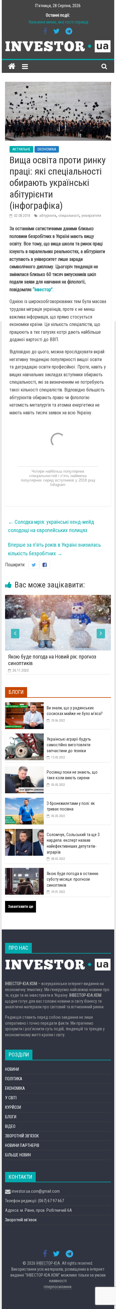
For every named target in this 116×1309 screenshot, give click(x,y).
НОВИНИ (12, 1069)
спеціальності (68, 216)
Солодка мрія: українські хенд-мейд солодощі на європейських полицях (51, 526)
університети (91, 216)
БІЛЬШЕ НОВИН (18, 1155)
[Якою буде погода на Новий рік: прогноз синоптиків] (58, 598)
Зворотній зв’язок (21, 1219)
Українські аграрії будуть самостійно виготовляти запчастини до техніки (69, 745)
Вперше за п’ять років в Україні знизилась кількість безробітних (54, 549)
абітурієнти (47, 216)
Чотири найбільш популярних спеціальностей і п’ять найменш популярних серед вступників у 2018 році (58, 475)
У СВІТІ (11, 1097)
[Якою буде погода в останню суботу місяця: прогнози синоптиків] (24, 871)
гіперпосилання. (58, 1286)
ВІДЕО (10, 1126)
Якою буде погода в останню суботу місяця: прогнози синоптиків (72, 879)
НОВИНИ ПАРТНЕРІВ (22, 1145)
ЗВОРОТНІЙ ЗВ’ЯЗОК (22, 1136)
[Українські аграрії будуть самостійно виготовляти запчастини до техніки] (24, 736)
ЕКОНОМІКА (46, 149)
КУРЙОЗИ (13, 1107)
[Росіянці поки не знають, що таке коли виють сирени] (24, 769)
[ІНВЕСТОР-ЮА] (11, 66)
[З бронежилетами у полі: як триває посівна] (24, 801)
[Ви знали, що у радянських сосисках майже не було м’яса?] (24, 705)
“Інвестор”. (43, 289)
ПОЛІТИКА (13, 1078)
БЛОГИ (10, 1116)
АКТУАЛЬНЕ (21, 149)
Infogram (57, 484)
